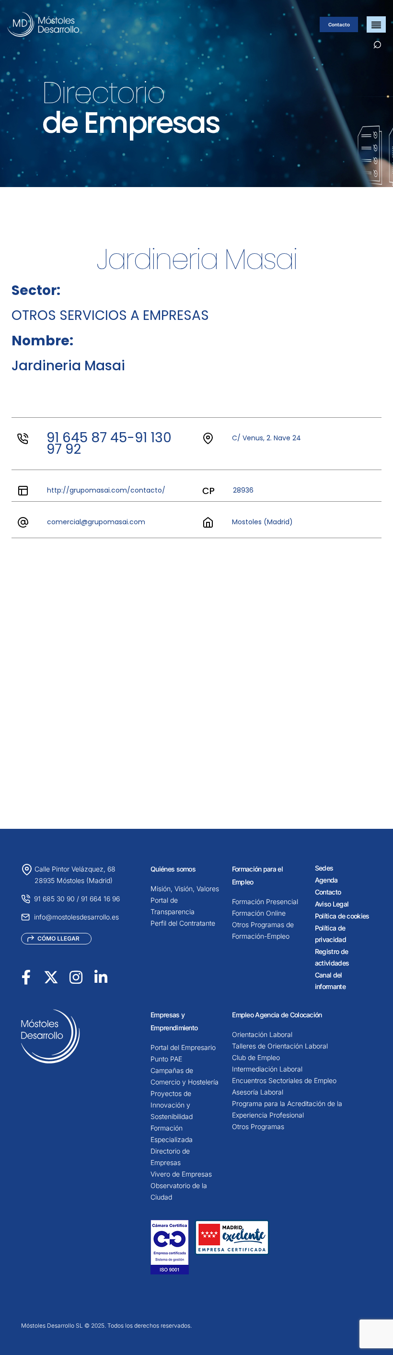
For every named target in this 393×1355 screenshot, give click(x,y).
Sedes (324, 868)
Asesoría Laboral (257, 1092)
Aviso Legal (331, 904)
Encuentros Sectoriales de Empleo (284, 1080)
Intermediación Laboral (267, 1069)
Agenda (326, 880)
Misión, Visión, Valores (184, 888)
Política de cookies (342, 916)
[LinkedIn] (101, 977)
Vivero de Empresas (181, 1174)
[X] (51, 977)
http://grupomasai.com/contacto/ (106, 490)
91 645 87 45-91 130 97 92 (109, 443)
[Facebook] (26, 977)
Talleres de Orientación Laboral (280, 1046)
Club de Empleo (256, 1057)
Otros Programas (258, 1126)
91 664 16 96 (100, 899)
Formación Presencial (265, 901)
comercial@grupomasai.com (96, 522)
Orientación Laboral (262, 1034)
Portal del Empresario (183, 1047)
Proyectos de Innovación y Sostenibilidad (171, 1104)
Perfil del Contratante (182, 923)
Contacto (339, 24)
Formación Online (259, 913)
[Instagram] (76, 977)
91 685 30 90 (54, 899)
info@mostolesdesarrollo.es (76, 917)
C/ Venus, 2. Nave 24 (266, 438)
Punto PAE (166, 1059)
